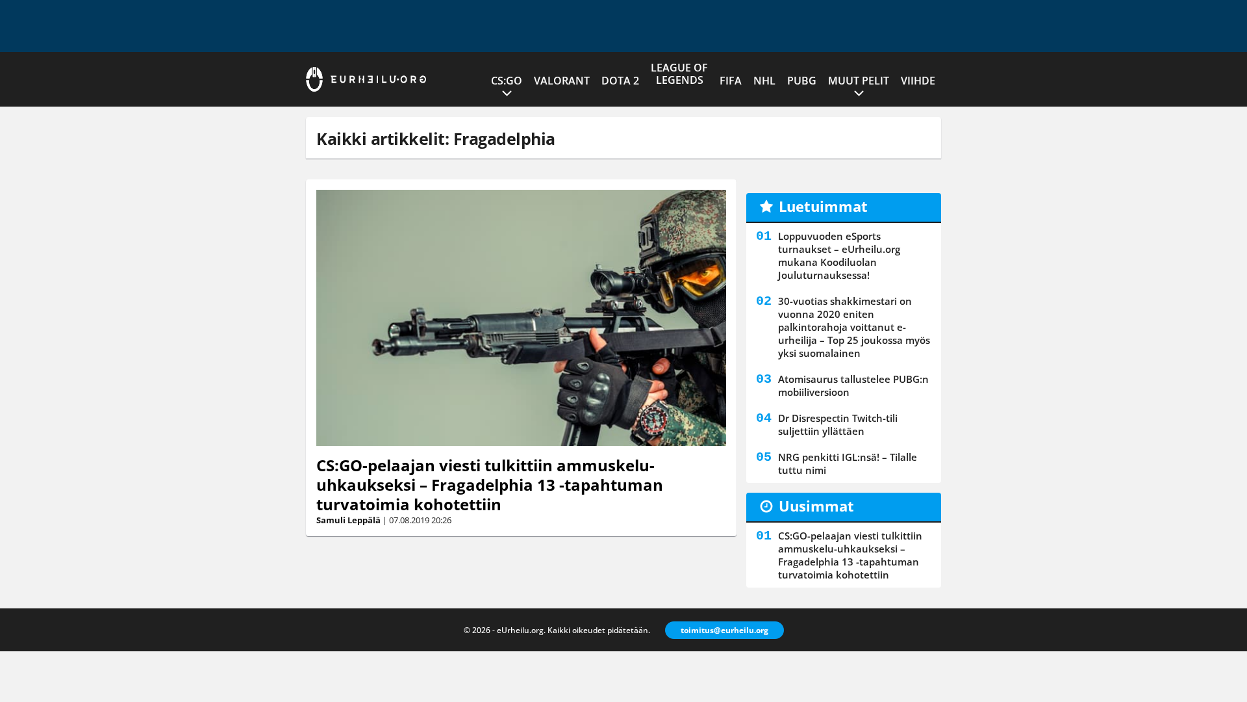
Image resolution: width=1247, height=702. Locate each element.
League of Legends (679, 73)
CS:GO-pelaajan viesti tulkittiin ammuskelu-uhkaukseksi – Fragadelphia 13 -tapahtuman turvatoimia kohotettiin (489, 484)
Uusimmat (816, 505)
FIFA (731, 80)
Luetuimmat (823, 206)
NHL (764, 80)
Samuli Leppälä (348, 520)
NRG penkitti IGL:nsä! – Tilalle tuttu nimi (847, 463)
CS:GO (506, 80)
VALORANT (562, 80)
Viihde (918, 80)
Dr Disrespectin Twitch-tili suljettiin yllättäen (838, 424)
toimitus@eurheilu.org (724, 630)
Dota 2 (620, 80)
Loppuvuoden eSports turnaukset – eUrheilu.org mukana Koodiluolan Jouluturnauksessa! (839, 255)
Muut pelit (858, 80)
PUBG (801, 80)
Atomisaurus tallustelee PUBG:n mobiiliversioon (853, 385)
